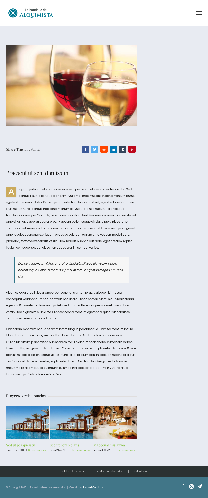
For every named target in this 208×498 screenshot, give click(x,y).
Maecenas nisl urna (109, 445)
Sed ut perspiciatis (21, 445)
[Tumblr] (122, 149)
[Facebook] (85, 149)
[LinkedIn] (113, 149)
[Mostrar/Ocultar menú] (199, 13)
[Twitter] (94, 149)
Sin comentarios (37, 450)
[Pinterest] (132, 149)
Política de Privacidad (109, 471)
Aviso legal (140, 471)
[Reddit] (104, 149)
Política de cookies (73, 471)
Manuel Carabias (93, 487)
